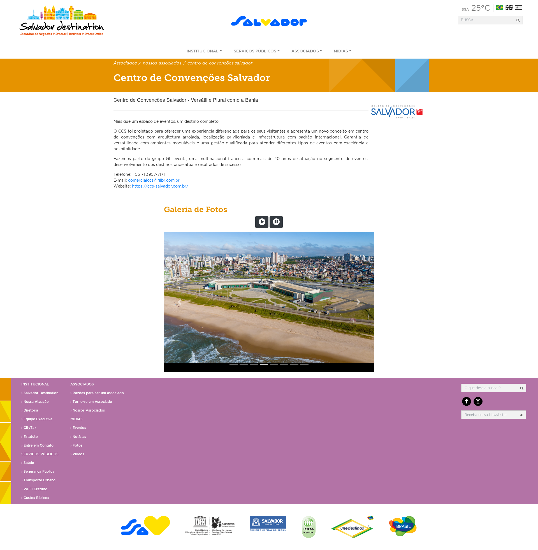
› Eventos (78, 427)
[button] (180, 302)
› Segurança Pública (37, 471)
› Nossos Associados (87, 410)
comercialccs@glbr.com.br (154, 180)
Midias (341, 51)
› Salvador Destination (39, 393)
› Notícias (78, 436)
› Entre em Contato (37, 445)
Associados (305, 51)
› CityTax (28, 427)
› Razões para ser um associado (97, 393)
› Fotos (76, 445)
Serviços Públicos (255, 51)
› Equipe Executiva (36, 419)
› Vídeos (77, 454)
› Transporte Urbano (38, 480)
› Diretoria (29, 410)
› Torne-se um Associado (91, 401)
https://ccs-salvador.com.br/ (160, 186)
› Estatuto (29, 436)
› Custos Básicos (35, 498)
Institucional (203, 51)
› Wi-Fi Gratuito (34, 489)
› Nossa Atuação (35, 401)
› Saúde (27, 463)
